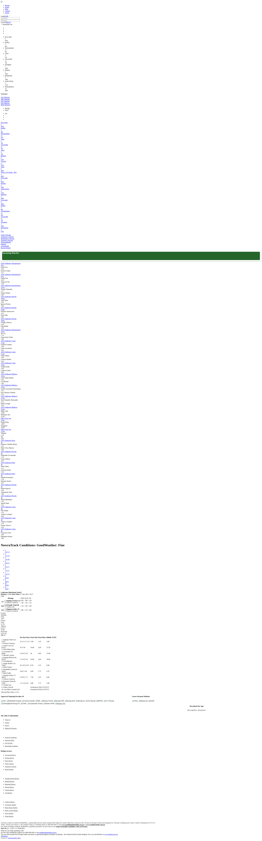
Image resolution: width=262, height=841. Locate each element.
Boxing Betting (9, 787)
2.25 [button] (39, 677)
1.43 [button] (2, 313)
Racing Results (6, 248)
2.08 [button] (2, 372)
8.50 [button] (31, 665)
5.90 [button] (47, 683)
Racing (7, 5)
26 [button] (31, 653)
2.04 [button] (2, 350)
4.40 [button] (2, 516)
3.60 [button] (2, 450)
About (7, 13)
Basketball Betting (10, 784)
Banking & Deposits (11, 728)
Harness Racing (9, 758)
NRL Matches (5, 99)
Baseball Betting (9, 781)
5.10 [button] (2, 472)
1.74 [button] (2, 335)
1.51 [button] (2, 273)
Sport (6, 110)
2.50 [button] (2, 302)
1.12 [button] (2, 468)
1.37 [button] (2, 291)
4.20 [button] (2, 439)
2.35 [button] (39, 665)
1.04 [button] (2, 490)
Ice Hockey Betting (10, 805)
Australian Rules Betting (12, 778)
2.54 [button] (2, 505)
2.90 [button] (31, 641)
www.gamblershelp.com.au (95, 825)
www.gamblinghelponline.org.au (73, 825)
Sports (7, 7)
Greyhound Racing (10, 755)
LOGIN (3, 22)
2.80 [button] (2, 295)
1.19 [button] (2, 457)
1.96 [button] (2, 339)
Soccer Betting (9, 813)
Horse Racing (9, 761)
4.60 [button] (31, 671)
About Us (7, 720)
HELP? (8, 22)
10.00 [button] (32, 647)
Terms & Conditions (11, 737)
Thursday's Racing (7, 240)
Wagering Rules (9, 740)
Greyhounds (5, 246)
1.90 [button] (2, 534)
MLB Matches (5, 105)
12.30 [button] (48, 647)
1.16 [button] (2, 512)
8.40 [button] (47, 677)
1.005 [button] (3, 413)
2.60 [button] (2, 317)
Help (6, 9)
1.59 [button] (2, 284)
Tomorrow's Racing (7, 237)
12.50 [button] (3, 416)
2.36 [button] (2, 269)
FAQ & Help (8, 743)
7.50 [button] (31, 677)
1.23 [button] (2, 446)
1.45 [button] (2, 501)
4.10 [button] (2, 461)
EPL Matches (5, 103)
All (6, 113)
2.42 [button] (2, 380)
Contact (7, 11)
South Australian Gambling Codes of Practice (71, 826)
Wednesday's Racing (7, 239)
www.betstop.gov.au (111, 834)
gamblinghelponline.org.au (47, 832)
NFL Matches (5, 101)
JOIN (6, 16)
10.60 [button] (48, 659)
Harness (3, 244)
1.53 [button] (2, 523)
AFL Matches (5, 97)
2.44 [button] (2, 361)
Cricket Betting (9, 790)
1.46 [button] (2, 306)
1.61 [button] (2, 391)
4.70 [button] (47, 671)
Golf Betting (8, 793)
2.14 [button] (2, 402)
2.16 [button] (2, 394)
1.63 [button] (2, 405)
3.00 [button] (47, 641)
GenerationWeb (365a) (14, 838)
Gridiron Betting (10, 802)
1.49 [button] (2, 357)
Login (3, 16)
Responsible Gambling (11, 746)
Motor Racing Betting (11, 808)
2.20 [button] (2, 280)
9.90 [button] (47, 665)
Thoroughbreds (6, 242)
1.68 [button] (2, 346)
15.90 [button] (48, 653)
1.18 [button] (2, 435)
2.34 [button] (2, 527)
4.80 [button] (39, 653)
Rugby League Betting (11, 810)
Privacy (7, 725)
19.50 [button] (3, 427)
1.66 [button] (2, 368)
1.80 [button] (2, 538)
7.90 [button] (2, 494)
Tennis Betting (9, 816)
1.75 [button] (39, 671)
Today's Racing (6, 235)
